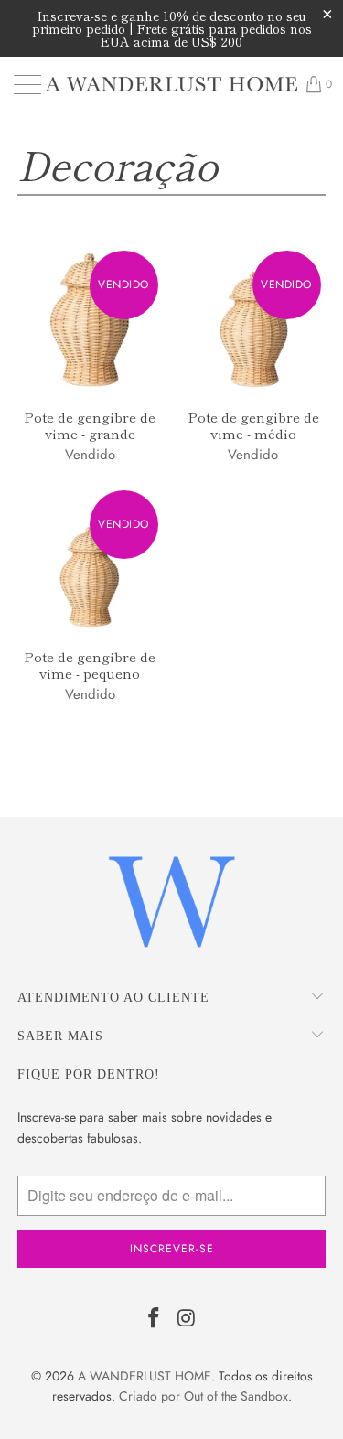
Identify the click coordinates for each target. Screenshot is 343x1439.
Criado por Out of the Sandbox (203, 1396)
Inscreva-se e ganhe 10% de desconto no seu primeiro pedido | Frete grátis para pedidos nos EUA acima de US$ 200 (172, 28)
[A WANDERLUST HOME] (172, 84)
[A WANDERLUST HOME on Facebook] (154, 1320)
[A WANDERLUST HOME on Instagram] (187, 1320)
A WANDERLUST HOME (144, 1376)
